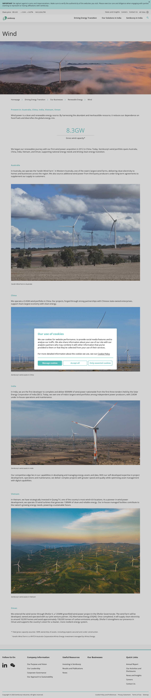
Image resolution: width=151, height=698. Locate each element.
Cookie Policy (104, 353)
